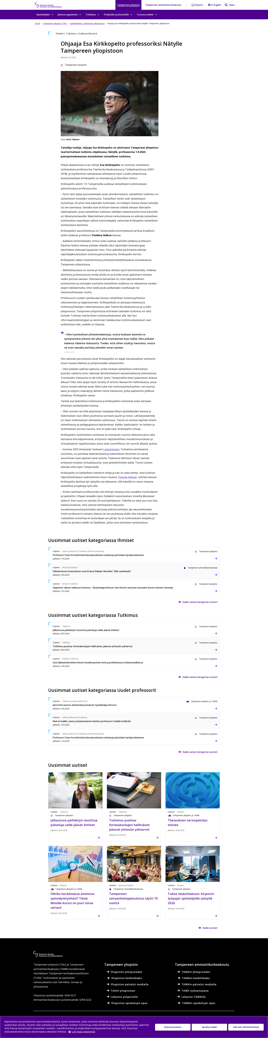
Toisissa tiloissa (127, 477)
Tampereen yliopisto (128, 4)
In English (216, 4)
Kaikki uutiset (210, 927)
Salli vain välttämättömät (246, 1027)
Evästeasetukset (172, 1027)
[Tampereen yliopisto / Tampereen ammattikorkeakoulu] (51, 5)
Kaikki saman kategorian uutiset (200, 602)
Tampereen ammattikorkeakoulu (163, 4)
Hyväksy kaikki (209, 1027)
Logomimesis (111, 449)
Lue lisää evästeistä (83, 1031)
